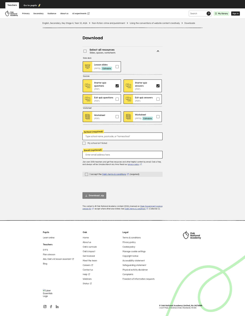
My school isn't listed (97, 143)
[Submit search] (209, 13)
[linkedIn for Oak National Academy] (57, 307)
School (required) (93, 131)
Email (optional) (93, 150)
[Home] (11, 13)
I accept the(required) (114, 174)
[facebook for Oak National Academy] (51, 307)
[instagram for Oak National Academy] (45, 307)
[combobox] (122, 136)
